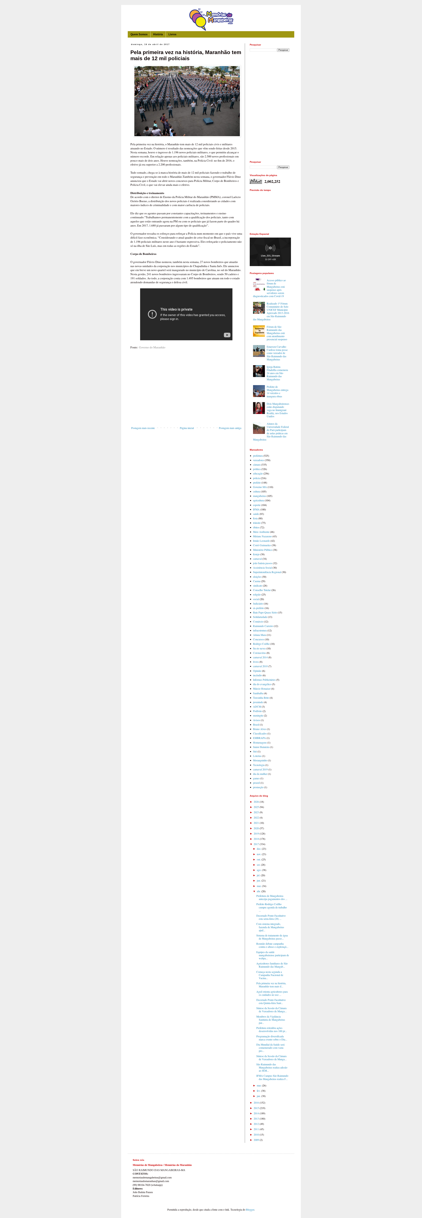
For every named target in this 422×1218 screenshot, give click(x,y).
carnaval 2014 (260, 657)
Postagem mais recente (143, 428)
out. (259, 859)
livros (256, 661)
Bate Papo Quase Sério (265, 612)
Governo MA (260, 487)
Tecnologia (259, 765)
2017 (257, 844)
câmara (256, 464)
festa (255, 518)
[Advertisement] (186, 398)
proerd (256, 782)
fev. (259, 1090)
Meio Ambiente (261, 531)
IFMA (256, 509)
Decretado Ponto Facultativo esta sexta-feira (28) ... (271, 917)
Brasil (256, 724)
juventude (258, 702)
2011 (257, 1129)
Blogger (250, 1209)
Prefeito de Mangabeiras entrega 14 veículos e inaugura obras (277, 391)
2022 (257, 817)
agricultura (258, 500)
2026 (257, 801)
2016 (257, 1102)
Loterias (257, 756)
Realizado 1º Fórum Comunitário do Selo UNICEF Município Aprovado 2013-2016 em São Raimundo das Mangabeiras (271, 311)
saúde (256, 514)
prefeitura (258, 455)
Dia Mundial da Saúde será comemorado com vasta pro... (270, 1047)
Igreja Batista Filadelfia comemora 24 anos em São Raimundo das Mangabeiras (277, 373)
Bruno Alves (259, 729)
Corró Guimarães (262, 545)
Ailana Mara (259, 635)
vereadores (258, 460)
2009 (257, 1140)
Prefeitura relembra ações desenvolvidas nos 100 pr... (271, 1029)
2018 (257, 838)
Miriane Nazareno (262, 536)
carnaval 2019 (260, 769)
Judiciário (258, 603)
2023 (257, 812)
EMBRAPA (259, 738)
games (256, 778)
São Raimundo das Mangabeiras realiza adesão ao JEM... (271, 1067)
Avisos (256, 720)
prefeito (257, 482)
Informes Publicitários (264, 679)
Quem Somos (139, 34)
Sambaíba (258, 693)
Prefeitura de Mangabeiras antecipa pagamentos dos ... (271, 897)
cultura (256, 491)
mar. (259, 1085)
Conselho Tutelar (262, 590)
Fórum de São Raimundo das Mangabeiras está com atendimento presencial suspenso (277, 333)
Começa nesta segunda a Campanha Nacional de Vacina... (269, 975)
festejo (256, 554)
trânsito (257, 522)
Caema (256, 581)
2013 (257, 1118)
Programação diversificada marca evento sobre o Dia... (271, 1038)
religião (257, 594)
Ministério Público (262, 549)
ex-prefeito (258, 608)
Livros (172, 34)
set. (259, 864)
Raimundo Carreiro (263, 626)
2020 (257, 828)
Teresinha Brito (261, 697)
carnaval (257, 558)
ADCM (257, 706)
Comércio (258, 621)
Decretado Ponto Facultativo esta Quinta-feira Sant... (271, 1001)
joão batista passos (262, 563)
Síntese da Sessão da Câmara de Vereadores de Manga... (271, 1009)
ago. (259, 870)
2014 (257, 1113)
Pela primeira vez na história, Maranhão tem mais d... (271, 984)
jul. (259, 875)
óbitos (256, 527)
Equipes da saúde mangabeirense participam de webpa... (272, 955)
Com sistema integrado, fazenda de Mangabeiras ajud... (270, 927)
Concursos (258, 639)
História (158, 34)
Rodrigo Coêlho (261, 643)
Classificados (260, 733)
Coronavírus (259, 653)
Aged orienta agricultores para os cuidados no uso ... (272, 993)
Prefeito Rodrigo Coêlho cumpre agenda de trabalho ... (271, 907)
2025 (257, 807)
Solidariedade (260, 617)
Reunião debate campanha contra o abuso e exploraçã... (272, 945)
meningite (258, 715)
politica (257, 469)
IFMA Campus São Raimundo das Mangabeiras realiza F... (272, 1077)
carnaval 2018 (260, 666)
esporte (256, 505)
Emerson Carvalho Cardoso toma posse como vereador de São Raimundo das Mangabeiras (277, 353)
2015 (257, 1108)
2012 (257, 1124)
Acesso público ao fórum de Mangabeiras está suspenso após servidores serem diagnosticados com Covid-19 (269, 288)
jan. (259, 1096)
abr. (259, 891)
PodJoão (257, 711)
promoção (258, 787)
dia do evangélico (262, 684)
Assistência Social (262, 567)
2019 (257, 833)
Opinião (257, 670)
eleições (257, 576)
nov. (259, 854)
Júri (255, 751)
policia (256, 478)
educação (258, 473)
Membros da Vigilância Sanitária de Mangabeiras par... (270, 1019)
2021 (257, 822)
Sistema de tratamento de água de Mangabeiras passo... (272, 937)
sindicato (257, 585)
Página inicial (187, 428)
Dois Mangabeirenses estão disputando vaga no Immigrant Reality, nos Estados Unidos (278, 410)
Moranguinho (260, 760)
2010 (257, 1134)
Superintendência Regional (267, 572)
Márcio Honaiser (262, 688)
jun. (259, 880)
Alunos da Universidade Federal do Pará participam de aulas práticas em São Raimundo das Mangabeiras (271, 431)
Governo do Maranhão (152, 347)
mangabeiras (259, 496)
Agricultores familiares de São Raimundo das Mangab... (272, 965)
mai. (259, 886)
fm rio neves (259, 648)
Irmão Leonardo (261, 540)
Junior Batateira (261, 747)
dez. (259, 848)
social (256, 599)
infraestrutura (260, 630)
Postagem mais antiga (230, 428)
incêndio (257, 675)
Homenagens (260, 742)
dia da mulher (260, 774)
